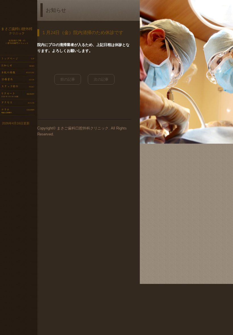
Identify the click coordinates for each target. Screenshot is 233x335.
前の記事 (67, 79)
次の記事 (101, 79)
